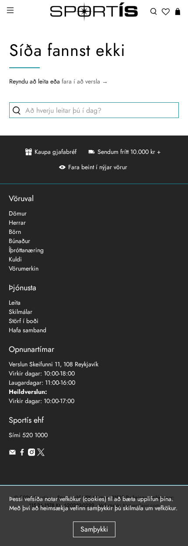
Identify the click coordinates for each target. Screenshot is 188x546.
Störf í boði (23, 320)
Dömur (18, 213)
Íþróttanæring (26, 250)
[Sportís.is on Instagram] (31, 453)
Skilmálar (20, 311)
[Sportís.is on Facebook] (22, 453)
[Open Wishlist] (166, 12)
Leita (15, 302)
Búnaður (19, 240)
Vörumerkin (23, 268)
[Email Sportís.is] (12, 453)
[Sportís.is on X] (41, 453)
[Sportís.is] (94, 11)
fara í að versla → (85, 81)
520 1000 (35, 435)
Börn (15, 231)
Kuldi (15, 259)
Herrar (17, 222)
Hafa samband (27, 330)
